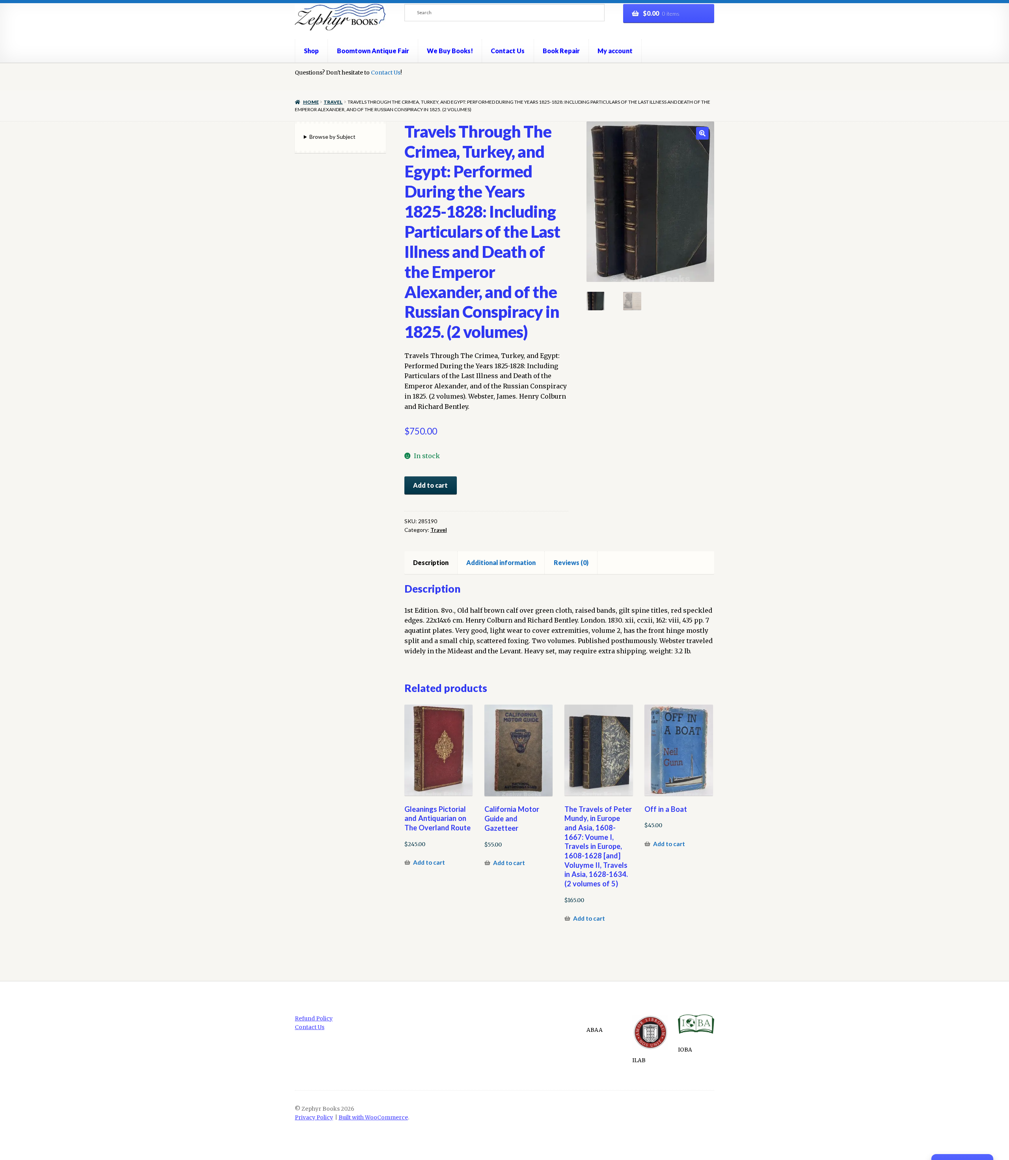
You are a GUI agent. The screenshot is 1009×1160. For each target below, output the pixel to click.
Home (310, 102)
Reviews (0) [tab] (571, 562)
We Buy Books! (450, 50)
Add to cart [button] (429, 862)
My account (615, 50)
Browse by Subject (332, 136)
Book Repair (561, 50)
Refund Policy (314, 1018)
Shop (311, 50)
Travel (333, 102)
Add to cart (430, 485)
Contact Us (508, 50)
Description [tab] (431, 562)
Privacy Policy (314, 1117)
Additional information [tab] (501, 562)
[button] (702, 133)
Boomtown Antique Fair (373, 50)
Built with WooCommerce (373, 1117)
